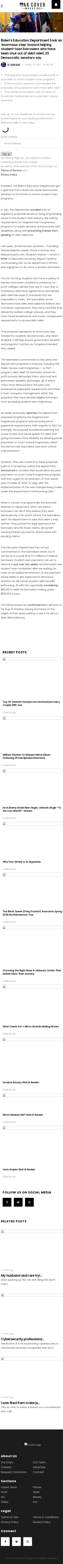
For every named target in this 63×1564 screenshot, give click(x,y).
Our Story (7, 1462)
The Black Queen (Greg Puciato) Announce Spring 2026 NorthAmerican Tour (32, 913)
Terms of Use (9, 1517)
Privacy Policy (9, 174)
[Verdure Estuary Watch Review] (32, 1057)
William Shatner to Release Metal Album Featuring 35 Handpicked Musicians (26, 756)
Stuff (4, 1492)
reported (31, 413)
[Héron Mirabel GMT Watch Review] (32, 1101)
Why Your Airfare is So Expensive (22, 862)
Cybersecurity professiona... (22, 1339)
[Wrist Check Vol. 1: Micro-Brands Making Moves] (32, 1003)
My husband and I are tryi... (21, 1275)
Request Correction (14, 1472)
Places (37, 1487)
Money (37, 1497)
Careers (6, 1467)
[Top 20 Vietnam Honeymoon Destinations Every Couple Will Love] (32, 677)
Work (36, 1492)
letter (4, 259)
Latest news (9, 1487)
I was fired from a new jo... (20, 1403)
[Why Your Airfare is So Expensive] (32, 839)
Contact (38, 1472)
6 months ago (9, 712)
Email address (9, 137)
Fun (35, 1502)
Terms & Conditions (46, 1517)
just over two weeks (26, 564)
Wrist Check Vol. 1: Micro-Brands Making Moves (31, 1026)
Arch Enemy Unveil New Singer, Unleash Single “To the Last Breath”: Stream (32, 809)
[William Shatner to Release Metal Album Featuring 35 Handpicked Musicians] (32, 733)
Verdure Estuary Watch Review (21, 1082)
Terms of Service (11, 170)
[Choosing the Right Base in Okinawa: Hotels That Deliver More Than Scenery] (32, 946)
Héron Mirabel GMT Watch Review (23, 1115)
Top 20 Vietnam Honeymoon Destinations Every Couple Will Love (31, 703)
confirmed (33, 605)
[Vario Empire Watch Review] (32, 1145)
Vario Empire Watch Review (19, 1169)
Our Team (39, 1462)
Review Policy (42, 1522)
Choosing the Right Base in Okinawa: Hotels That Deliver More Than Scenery (32, 972)
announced (8, 470)
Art (3, 1497)
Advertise (39, 1467)
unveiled (35, 209)
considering (51, 585)
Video (4, 1502)
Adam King (14, 64)
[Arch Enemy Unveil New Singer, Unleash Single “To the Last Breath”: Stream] (32, 785)
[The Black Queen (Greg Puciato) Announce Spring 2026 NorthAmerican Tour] (32, 889)
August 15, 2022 (33, 64)
